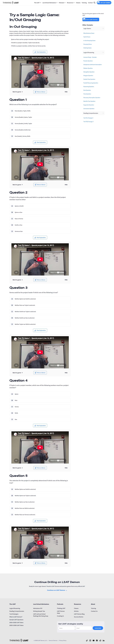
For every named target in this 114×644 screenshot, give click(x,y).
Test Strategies (13, 614)
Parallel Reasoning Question (90, 83)
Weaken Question (88, 68)
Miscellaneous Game (88, 33)
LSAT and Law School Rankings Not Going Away (40, 615)
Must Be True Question (89, 101)
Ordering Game (87, 48)
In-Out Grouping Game (89, 40)
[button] (37, 2)
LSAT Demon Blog (79, 614)
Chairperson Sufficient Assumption (92, 64)
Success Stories (78, 617)
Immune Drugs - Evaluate (90, 57)
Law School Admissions (49, 3)
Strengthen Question (88, 72)
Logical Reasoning (14, 608)
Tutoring (84, 3)
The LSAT (37, 3)
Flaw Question (87, 94)
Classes (78, 3)
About (93, 604)
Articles (76, 611)
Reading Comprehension (16, 611)
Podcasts (61, 3)
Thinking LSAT (61, 608)
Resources (70, 3)
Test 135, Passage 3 (88, 121)
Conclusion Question (88, 108)
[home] (11, 2)
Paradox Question (88, 61)
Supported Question (88, 105)
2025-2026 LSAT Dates (16, 625)
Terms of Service (53, 640)
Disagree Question (88, 75)
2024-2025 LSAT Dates (16, 622)
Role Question (87, 90)
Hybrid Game (86, 37)
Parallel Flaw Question (89, 79)
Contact (90, 3)
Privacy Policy (62, 640)
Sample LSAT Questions (16, 620)
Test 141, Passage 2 (88, 118)
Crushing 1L (60, 616)
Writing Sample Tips (39, 611)
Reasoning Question (88, 86)
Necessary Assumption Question (91, 97)
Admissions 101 (37, 608)
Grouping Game (87, 44)
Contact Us (94, 611)
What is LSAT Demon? (15, 617)
